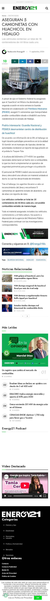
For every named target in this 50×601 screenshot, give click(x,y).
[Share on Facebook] (30, 61)
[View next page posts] (27, 316)
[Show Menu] (3, 8)
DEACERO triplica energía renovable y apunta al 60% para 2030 (27, 395)
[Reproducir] (5, 496)
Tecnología (9, 555)
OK (38, 598)
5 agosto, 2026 (20, 281)
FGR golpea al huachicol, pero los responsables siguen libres (29, 277)
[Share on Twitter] (37, 61)
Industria (9, 538)
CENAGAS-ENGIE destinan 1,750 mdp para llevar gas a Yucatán (27, 416)
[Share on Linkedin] (22, 61)
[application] (25, 485)
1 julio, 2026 (19, 311)
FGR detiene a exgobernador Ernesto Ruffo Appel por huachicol (30, 296)
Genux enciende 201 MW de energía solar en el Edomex (29, 406)
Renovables (10, 536)
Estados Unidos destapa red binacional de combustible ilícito (28, 306)
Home (4, 15)
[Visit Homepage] (25, 8)
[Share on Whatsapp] (14, 61)
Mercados (9, 549)
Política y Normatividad (14, 544)
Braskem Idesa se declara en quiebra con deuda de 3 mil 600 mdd (28, 385)
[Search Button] (47, 8)
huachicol (41, 260)
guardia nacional (16, 260)
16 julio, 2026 (20, 301)
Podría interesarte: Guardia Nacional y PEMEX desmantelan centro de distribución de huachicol (24, 129)
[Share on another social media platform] (45, 61)
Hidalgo (30, 260)
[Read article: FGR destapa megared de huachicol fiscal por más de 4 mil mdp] (7, 288)
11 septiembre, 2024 (36, 51)
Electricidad (10, 531)
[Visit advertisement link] (25, 234)
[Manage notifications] (6, 595)
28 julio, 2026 (20, 291)
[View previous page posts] (23, 316)
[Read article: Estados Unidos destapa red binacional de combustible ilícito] (7, 308)
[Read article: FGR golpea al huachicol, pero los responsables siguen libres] (7, 278)
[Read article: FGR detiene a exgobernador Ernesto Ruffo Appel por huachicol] (7, 298)
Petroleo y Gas (11, 525)
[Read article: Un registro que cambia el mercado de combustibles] (25, 350)
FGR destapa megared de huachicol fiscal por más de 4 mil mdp (30, 287)
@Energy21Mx (38, 243)
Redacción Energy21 (16, 51)
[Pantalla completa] (44, 496)
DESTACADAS (13, 15)
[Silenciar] (40, 496)
